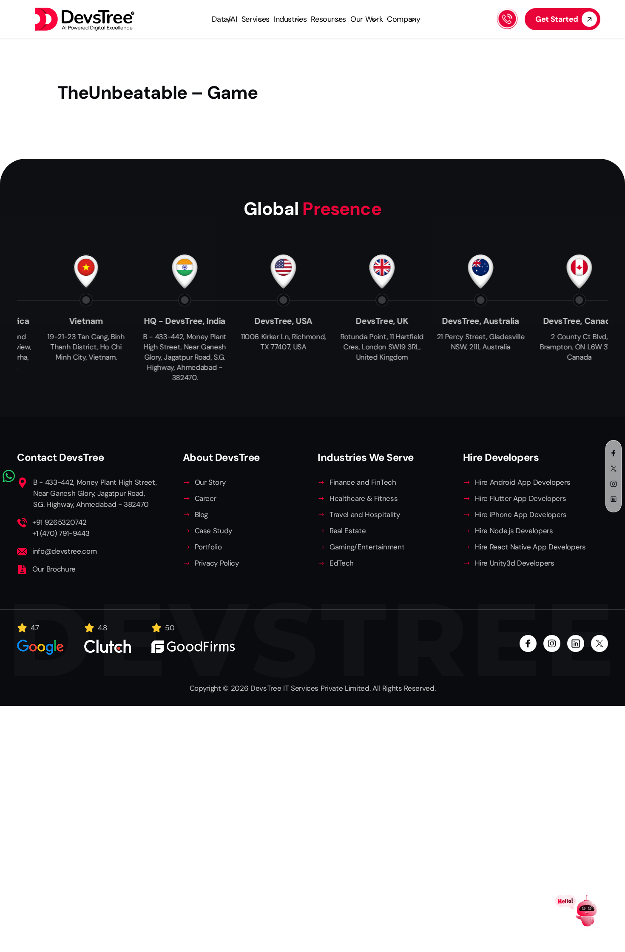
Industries (290, 19)
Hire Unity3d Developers (514, 563)
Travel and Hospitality (365, 514)
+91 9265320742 (59, 522)
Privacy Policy (217, 563)
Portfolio (208, 547)
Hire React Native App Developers (530, 547)
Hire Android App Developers (523, 482)
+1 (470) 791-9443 (60, 533)
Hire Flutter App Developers (520, 498)
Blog (201, 514)
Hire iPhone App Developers (521, 514)
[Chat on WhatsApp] (10, 476)
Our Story (210, 482)
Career (205, 498)
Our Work (366, 19)
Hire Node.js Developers (514, 530)
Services (255, 19)
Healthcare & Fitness (364, 498)
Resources (328, 19)
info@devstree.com (64, 551)
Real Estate (348, 530)
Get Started (556, 19)
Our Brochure (54, 569)
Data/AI (224, 19)
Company (403, 19)
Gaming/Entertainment (367, 547)
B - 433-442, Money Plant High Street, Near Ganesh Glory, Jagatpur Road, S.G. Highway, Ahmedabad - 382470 (94, 493)
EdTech (342, 563)
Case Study (214, 530)
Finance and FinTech (363, 482)
